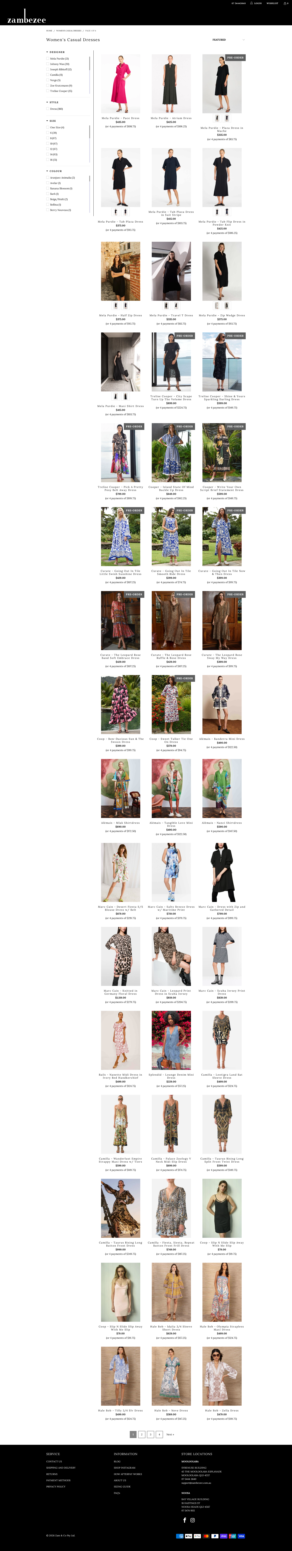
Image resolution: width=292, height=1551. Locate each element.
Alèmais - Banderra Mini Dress (222, 704)
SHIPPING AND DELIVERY (61, 1467)
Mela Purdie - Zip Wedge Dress (222, 271)
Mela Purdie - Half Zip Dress (120, 271)
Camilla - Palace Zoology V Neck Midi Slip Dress (171, 1124)
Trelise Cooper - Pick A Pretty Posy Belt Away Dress (120, 452)
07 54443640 (239, 3)
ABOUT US (120, 1480)
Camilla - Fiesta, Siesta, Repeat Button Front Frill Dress (171, 1208)
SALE (205, 15)
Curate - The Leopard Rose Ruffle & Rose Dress (171, 620)
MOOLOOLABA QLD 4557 (195, 1475)
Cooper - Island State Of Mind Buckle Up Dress (171, 452)
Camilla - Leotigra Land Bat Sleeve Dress (222, 1040)
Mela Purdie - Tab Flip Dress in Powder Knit (222, 177)
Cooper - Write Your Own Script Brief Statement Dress (222, 452)
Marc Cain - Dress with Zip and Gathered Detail (222, 872)
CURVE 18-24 (190, 15)
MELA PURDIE (166, 15)
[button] (55, 52)
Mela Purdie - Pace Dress (120, 83)
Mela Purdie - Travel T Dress (171, 271)
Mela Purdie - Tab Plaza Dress (120, 177)
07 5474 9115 (188, 1510)
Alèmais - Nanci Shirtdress (222, 788)
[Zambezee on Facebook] (184, 1520)
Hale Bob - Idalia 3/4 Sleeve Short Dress (171, 1292)
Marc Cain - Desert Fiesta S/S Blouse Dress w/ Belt (120, 872)
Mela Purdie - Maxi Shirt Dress (120, 361)
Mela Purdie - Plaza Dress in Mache (222, 83)
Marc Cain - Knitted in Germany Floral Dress (120, 956)
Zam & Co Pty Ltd (65, 1535)
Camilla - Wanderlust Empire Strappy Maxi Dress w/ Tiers (120, 1124)
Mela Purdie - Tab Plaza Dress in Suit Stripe (171, 177)
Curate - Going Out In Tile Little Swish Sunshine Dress (120, 536)
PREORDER (145, 15)
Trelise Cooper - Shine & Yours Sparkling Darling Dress (222, 361)
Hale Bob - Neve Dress (171, 1376)
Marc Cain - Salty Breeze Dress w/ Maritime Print (171, 872)
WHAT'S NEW (91, 15)
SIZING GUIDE (122, 1486)
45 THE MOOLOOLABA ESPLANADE (201, 1471)
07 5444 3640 (188, 1479)
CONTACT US (54, 1461)
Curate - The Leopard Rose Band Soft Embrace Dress (120, 620)
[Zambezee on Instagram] (192, 1520)
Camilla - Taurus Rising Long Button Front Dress (120, 1208)
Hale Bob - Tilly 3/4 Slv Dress (120, 1376)
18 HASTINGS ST (190, 1503)
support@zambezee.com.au (196, 1482)
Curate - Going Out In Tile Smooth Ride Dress (171, 536)
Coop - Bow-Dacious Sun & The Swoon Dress (120, 704)
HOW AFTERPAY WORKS (128, 1474)
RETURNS (51, 1474)
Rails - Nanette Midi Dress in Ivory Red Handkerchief (120, 1040)
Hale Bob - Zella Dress (222, 1376)
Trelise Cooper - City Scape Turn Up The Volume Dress (171, 361)
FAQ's (117, 1493)
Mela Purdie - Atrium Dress (171, 83)
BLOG (117, 1461)
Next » (170, 1434)
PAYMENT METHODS (58, 1480)
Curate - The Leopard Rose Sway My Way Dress (222, 620)
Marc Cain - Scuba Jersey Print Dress (222, 956)
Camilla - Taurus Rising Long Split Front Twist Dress (222, 1124)
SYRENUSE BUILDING (193, 1467)
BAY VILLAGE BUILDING (195, 1499)
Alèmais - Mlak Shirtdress (120, 788)
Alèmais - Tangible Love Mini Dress (171, 788)
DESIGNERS (124, 15)
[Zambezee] (27, 16)
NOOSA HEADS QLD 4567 (195, 1506)
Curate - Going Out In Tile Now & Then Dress (222, 536)
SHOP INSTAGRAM (124, 1467)
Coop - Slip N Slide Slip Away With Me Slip (222, 1208)
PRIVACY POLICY (55, 1486)
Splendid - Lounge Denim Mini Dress (171, 1040)
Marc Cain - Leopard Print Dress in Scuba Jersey (171, 956)
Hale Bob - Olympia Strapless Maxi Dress (222, 1292)
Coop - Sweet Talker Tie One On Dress (171, 704)
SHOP (106, 15)
